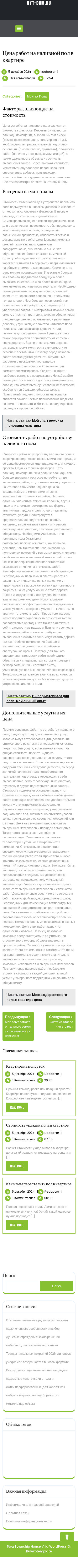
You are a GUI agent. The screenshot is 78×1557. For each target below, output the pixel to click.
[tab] (19, 28)
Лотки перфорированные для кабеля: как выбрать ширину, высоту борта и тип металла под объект (35, 1395)
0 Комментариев (23, 1080)
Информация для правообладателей (32, 1504)
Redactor (48, 71)
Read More (19, 1108)
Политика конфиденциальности (29, 1521)
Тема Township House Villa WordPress (37, 1546)
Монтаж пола (37, 96)
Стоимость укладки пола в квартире (37, 1125)
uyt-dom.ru (39, 3)
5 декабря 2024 (19, 71)
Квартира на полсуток (25, 1066)
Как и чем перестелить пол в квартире (39, 1184)
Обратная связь (17, 1513)
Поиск (56, 1286)
